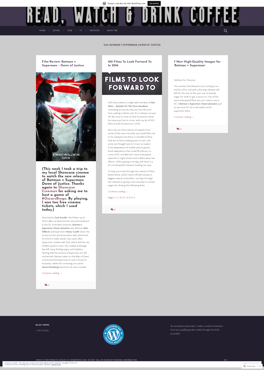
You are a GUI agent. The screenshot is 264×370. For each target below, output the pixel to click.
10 (131, 197)
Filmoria (191, 80)
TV (80, 30)
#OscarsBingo (54, 199)
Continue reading (52, 273)
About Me (112, 30)
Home (42, 30)
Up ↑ (226, 360)
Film (69, 30)
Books (56, 30)
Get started (154, 3)
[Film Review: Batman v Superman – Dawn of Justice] (66, 116)
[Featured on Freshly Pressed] (113, 344)
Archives (95, 30)
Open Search (225, 30)
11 (134, 197)
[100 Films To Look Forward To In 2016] (132, 83)
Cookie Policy (56, 364)
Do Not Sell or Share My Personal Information (112, 360)
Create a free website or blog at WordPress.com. (61, 360)
